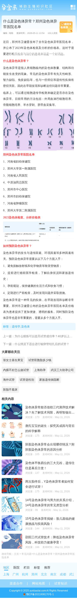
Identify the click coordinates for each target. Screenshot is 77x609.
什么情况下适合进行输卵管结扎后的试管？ (42, 344)
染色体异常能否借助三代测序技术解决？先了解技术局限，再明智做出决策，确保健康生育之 (50, 410)
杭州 (25, 574)
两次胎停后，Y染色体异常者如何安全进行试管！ (49, 484)
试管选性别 (27, 379)
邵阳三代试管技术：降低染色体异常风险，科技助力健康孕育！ (50, 539)
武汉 (72, 574)
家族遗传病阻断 (49, 379)
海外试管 (9, 379)
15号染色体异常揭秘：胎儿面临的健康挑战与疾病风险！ (50, 521)
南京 (53, 574)
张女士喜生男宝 (13, 360)
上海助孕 (40, 370)
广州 (16, 574)
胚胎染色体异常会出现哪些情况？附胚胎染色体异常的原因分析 (50, 447)
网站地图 (38, 583)
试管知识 (60, 583)
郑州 (34, 574)
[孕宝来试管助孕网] (27, 7)
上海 (6, 574)
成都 (63, 574)
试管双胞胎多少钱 (39, 360)
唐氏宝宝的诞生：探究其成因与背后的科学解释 (50, 428)
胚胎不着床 (10, 389)
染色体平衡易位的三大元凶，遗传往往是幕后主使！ (50, 465)
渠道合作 (16, 583)
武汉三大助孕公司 (62, 370)
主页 (16, 553)
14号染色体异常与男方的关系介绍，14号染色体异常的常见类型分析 (50, 502)
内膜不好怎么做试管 (16, 370)
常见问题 (26, 553)
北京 (44, 574)
